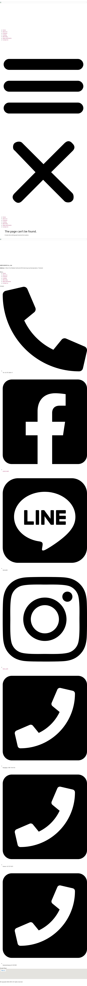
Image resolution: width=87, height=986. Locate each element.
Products (5, 33)
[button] (43, 128)
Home (4, 30)
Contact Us (5, 40)
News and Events (7, 38)
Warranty (5, 37)
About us (5, 32)
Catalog (5, 35)
